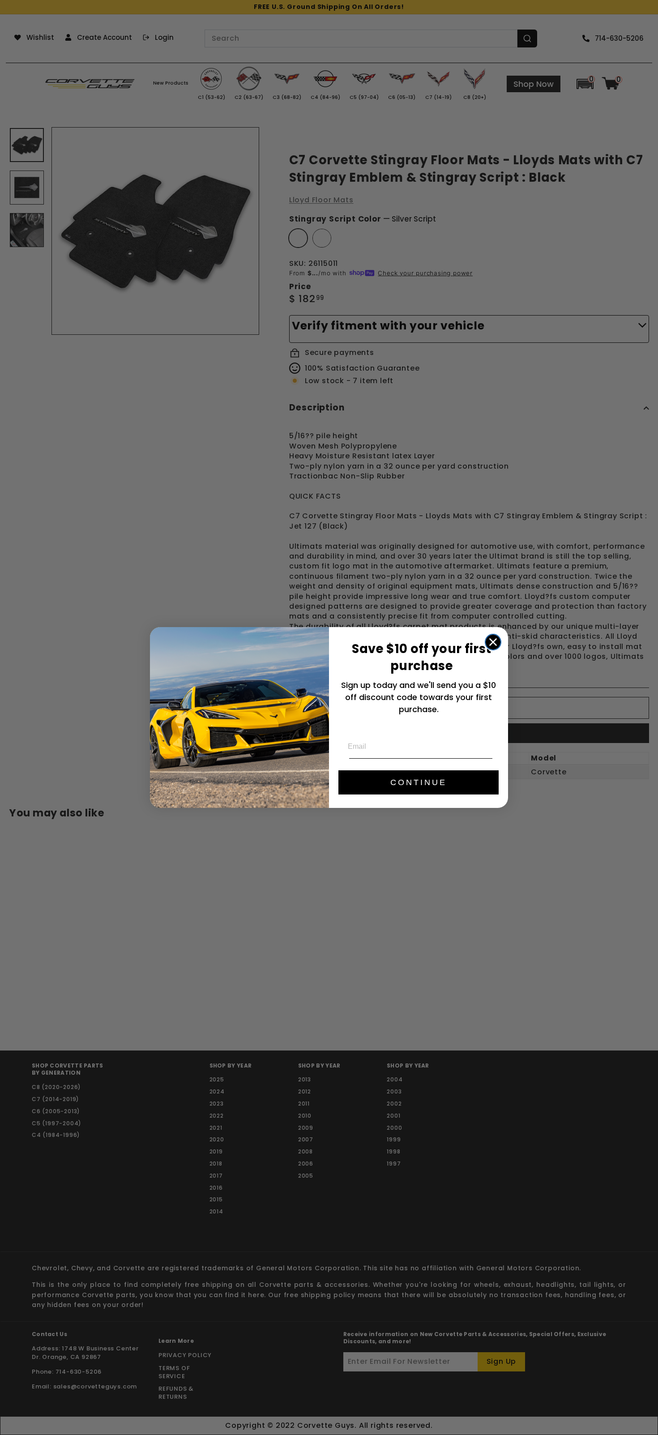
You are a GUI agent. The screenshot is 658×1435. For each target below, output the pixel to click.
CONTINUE (418, 782)
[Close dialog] (493, 642)
